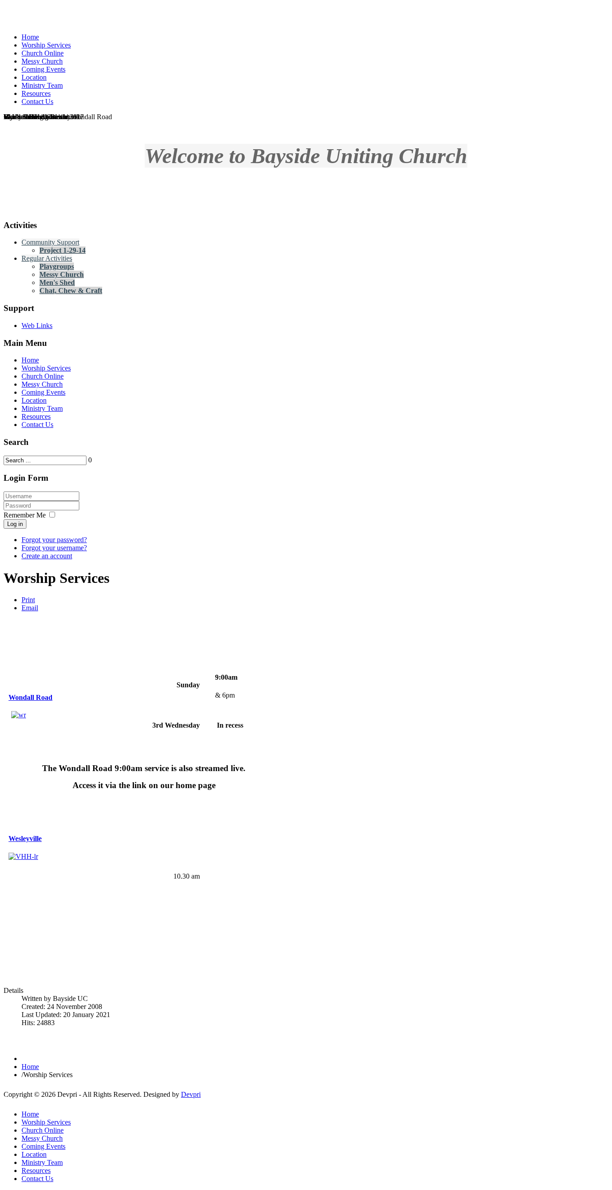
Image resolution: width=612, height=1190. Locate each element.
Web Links (37, 325)
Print (28, 600)
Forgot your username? (54, 548)
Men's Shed (57, 282)
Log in (15, 524)
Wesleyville (25, 838)
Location (34, 400)
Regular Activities (47, 258)
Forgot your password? (54, 539)
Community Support (50, 242)
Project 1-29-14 (62, 250)
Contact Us (37, 424)
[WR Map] (19, 715)
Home (30, 360)
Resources (36, 416)
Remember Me (25, 515)
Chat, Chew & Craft (70, 290)
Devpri (191, 1094)
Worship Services (46, 368)
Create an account (47, 556)
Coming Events (43, 392)
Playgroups (56, 266)
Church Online (43, 376)
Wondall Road (30, 697)
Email (30, 608)
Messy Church (61, 274)
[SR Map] (53, 886)
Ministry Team (42, 408)
